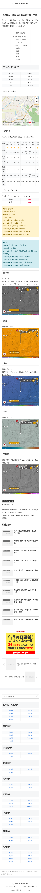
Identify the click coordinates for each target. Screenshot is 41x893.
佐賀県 (11, 856)
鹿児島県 (30, 858)
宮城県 (11, 719)
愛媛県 (30, 837)
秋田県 (30, 710)
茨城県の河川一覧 (8, 501)
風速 (17, 54)
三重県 (30, 787)
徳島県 (11, 837)
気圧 (17, 56)
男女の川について (20, 37)
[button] (37, 696)
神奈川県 (30, 738)
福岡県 (11, 853)
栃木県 (11, 735)
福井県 (30, 769)
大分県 (30, 853)
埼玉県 (11, 741)
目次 (17, 33)
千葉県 (30, 732)
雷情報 (18, 59)
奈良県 (30, 803)
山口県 (30, 822)
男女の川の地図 (21, 39)
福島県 (30, 716)
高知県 (30, 840)
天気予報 (19, 42)
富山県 (11, 769)
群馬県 (11, 738)
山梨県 (11, 756)
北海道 (11, 710)
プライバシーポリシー (30, 886)
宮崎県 (30, 856)
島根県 (11, 822)
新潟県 (11, 753)
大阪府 (11, 806)
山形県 (30, 713)
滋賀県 (11, 800)
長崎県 (11, 858)
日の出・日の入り (21, 45)
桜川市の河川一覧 (8, 504)
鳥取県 (11, 819)
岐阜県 (11, 785)
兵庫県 (30, 800)
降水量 (18, 48)
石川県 (11, 772)
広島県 (30, 819)
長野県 (30, 753)
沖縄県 (30, 861)
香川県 (11, 840)
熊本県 (11, 861)
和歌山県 (30, 806)
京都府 (11, 803)
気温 (17, 51)
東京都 (30, 735)
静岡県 (11, 787)
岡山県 (11, 824)
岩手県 (11, 716)
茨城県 (11, 732)
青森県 (11, 713)
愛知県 (30, 785)
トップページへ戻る (10, 886)
